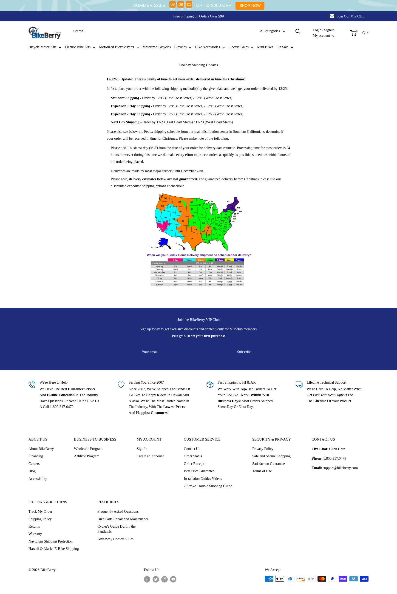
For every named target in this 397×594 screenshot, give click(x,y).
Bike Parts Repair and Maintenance (123, 519)
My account (322, 35)
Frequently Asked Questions (118, 511)
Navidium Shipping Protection (50, 541)
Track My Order (40, 511)
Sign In (142, 449)
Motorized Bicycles (156, 47)
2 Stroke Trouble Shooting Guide (208, 486)
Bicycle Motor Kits (42, 47)
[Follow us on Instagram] (164, 579)
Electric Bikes (238, 47)
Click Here (337, 449)
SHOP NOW (250, 5)
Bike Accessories (207, 47)
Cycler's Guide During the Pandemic (116, 528)
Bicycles (180, 47)
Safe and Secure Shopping (271, 456)
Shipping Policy (40, 519)
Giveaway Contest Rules (115, 539)
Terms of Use (262, 471)
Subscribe (244, 352)
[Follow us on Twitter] (156, 579)
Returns (34, 526)
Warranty (35, 534)
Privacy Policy (262, 449)
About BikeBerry (41, 449)
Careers (34, 464)
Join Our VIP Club (350, 16)
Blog (32, 471)
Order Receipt (194, 464)
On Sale (282, 47)
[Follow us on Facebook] (147, 579)
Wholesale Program (88, 449)
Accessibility (37, 479)
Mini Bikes (265, 47)
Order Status (193, 456)
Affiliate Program (86, 456)
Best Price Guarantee (199, 471)
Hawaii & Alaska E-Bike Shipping (53, 549)
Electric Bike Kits (78, 47)
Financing (35, 456)
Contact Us (192, 449)
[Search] (297, 31)
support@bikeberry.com (340, 468)
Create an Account (150, 456)
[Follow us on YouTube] (173, 579)
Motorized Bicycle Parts (116, 47)
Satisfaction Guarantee (268, 464)
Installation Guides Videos (203, 479)
